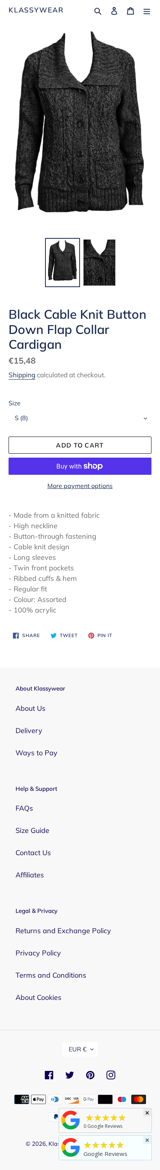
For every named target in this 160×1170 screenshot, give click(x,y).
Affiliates (30, 874)
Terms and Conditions (51, 975)
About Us (30, 708)
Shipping (22, 375)
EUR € (78, 1049)
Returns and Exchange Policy (63, 930)
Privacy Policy (38, 952)
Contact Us (33, 852)
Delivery (29, 730)
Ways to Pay (36, 752)
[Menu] (147, 10)
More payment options (80, 486)
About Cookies (38, 997)
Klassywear (36, 10)
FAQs (24, 808)
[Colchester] (70, 1129)
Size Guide (32, 830)
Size (15, 403)
